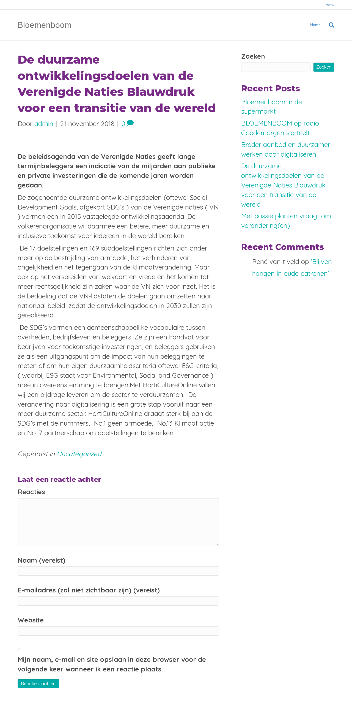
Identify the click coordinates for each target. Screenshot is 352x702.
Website (31, 620)
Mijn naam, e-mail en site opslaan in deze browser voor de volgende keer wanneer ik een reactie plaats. (112, 664)
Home (330, 4)
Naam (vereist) (41, 560)
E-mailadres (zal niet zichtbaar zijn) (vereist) (89, 590)
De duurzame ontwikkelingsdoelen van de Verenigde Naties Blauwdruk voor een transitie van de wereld (283, 185)
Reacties (31, 492)
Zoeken (253, 56)
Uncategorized (79, 454)
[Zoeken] (329, 25)
